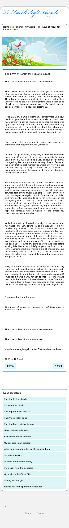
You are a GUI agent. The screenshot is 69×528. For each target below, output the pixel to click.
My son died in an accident (17, 443)
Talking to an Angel (13, 480)
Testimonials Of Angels (23, 26)
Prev (11, 365)
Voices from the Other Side (17, 474)
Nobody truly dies (13, 455)
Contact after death (14, 405)
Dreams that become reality (18, 461)
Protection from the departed (18, 468)
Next (57, 365)
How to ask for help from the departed (23, 486)
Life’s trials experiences (16, 430)
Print (11, 359)
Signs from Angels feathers (17, 436)
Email (19, 359)
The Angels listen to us (15, 418)
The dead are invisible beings (19, 424)
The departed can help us (17, 411)
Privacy (40, 513)
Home (6, 26)
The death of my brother (16, 399)
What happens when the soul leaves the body (27, 449)
